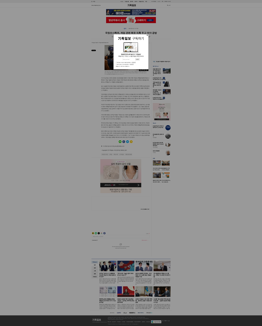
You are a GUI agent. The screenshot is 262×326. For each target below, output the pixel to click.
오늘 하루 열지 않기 (144, 70)
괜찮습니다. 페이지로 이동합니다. (122, 66)
